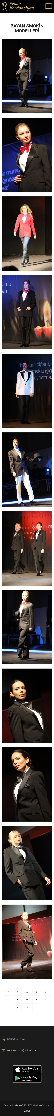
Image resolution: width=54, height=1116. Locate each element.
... (8, 999)
